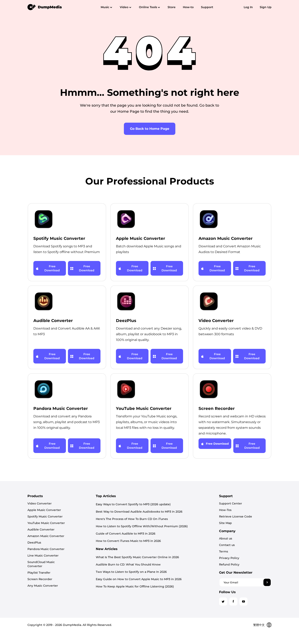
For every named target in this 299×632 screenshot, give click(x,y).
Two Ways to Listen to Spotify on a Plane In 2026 (131, 572)
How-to (188, 7)
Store (172, 7)
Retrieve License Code (235, 516)
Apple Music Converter (44, 510)
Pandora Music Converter (45, 549)
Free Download (52, 268)
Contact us (227, 545)
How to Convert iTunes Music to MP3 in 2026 (128, 541)
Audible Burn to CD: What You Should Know (128, 564)
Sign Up (266, 7)
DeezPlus (34, 542)
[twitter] (223, 601)
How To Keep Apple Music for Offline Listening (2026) (135, 586)
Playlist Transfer (38, 572)
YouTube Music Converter (46, 523)
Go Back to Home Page (149, 129)
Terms (223, 551)
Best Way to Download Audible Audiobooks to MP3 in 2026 (139, 511)
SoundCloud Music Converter (41, 564)
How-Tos (225, 510)
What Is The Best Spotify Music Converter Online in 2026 (137, 557)
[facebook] (233, 601)
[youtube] (243, 601)
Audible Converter (41, 529)
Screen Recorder (39, 579)
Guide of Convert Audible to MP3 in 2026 (125, 533)
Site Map (225, 523)
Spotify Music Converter (45, 516)
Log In (248, 7)
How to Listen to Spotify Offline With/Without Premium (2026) (142, 526)
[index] (44, 7)
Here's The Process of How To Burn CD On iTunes (132, 519)
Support (207, 7)
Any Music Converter (42, 585)
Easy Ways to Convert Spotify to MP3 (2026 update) (133, 504)
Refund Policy (229, 564)
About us (225, 538)
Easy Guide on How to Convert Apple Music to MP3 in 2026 (139, 579)
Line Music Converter (43, 555)
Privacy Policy (229, 558)
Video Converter (39, 503)
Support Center (230, 503)
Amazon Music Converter (45, 536)
